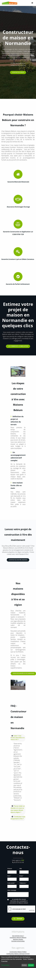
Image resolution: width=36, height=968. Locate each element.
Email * (21, 876)
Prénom (9, 868)
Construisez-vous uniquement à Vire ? (18, 818)
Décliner (24, 965)
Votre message (11, 890)
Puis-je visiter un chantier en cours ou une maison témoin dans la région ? (18, 809)
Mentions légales (18, 939)
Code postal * (11, 883)
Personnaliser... (5, 965)
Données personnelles (18, 941)
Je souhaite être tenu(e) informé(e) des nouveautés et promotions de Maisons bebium (19, 901)
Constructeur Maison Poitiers (18, 952)
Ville (20, 868)
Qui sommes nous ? (18, 936)
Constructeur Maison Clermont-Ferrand (18, 953)
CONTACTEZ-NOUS (18, 72)
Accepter (31, 965)
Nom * (9, 876)
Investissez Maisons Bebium (18, 937)
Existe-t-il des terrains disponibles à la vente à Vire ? (17, 737)
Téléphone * (22, 883)
